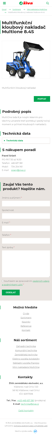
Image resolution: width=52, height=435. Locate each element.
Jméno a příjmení (12, 198)
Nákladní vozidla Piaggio (26, 363)
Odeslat (11, 292)
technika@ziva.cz (30, 404)
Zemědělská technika (26, 354)
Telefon (6, 235)
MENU (4, 3)
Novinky (26, 322)
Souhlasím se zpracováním (25, 283)
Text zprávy (8, 247)
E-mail (6, 222)
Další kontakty (26, 410)
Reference (26, 326)
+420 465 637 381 (25, 400)
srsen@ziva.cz (18, 170)
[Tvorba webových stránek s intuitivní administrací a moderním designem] (35, 431)
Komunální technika (26, 350)
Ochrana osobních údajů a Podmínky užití (30, 426)
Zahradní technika (26, 346)
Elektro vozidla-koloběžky (26, 359)
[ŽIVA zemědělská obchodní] (26, 3)
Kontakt (26, 330)
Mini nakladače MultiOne (26, 367)
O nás (26, 313)
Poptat (42, 99)
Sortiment (26, 318)
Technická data (14, 140)
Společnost (8, 210)
